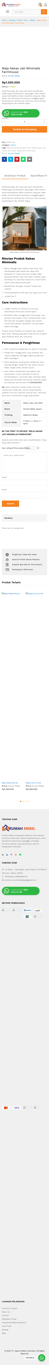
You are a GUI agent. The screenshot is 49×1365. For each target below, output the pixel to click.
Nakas (32, 20)
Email (4, 490)
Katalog (12, 20)
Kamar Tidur (22, 20)
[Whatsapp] (20, 855)
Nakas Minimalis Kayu (26, 151)
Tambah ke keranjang (24, 129)
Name (4, 477)
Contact (5, 1315)
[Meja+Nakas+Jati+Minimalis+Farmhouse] (10, 159)
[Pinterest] (11, 854)
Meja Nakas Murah (10, 783)
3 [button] (25, 801)
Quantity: (5, 118)
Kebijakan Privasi (9, 1319)
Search (44, 11)
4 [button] (28, 801)
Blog (3, 1333)
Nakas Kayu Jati (39, 148)
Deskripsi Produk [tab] (15, 175)
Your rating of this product (13, 448)
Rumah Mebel (14, 76)
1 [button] (20, 801)
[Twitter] (3, 854)
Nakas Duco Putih (33, 783)
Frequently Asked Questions (14, 1323)
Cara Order (6, 1326)
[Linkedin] (7, 854)
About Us (6, 1312)
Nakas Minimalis (9, 151)
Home (4, 20)
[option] (12, 693)
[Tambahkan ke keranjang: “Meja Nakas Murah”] (10, 778)
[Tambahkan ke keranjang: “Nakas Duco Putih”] (33, 778)
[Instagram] (15, 854)
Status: (5, 87)
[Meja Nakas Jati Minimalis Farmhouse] (4, 159)
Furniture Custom (9, 1308)
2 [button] (23, 801)
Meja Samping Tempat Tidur (19, 148)
